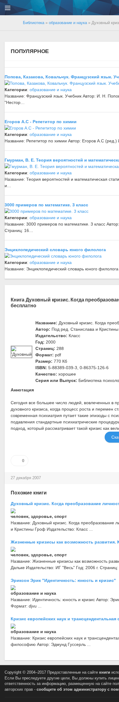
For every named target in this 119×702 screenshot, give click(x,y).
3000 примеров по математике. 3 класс (46, 204)
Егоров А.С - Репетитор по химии (41, 121)
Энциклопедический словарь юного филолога (55, 249)
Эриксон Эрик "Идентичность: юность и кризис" (63, 580)
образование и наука (51, 89)
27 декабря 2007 (26, 478)
